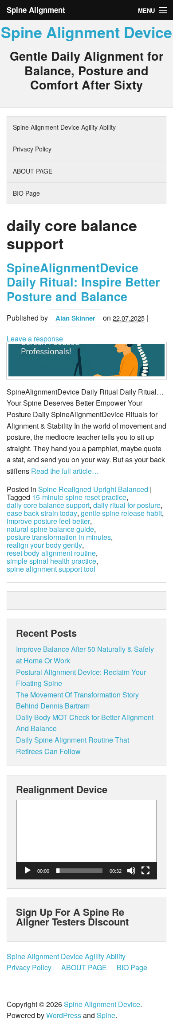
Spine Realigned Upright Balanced (93, 489)
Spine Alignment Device (86, 32)
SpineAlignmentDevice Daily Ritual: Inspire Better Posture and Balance (83, 282)
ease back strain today (42, 513)
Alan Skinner (75, 318)
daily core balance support (48, 505)
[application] (86, 839)
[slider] (79, 870)
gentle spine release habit (121, 513)
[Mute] (131, 870)
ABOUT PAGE (32, 171)
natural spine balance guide (50, 529)
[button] (86, 839)
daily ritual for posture (127, 505)
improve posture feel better (48, 521)
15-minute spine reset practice (79, 497)
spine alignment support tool (51, 569)
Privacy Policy (32, 148)
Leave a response (35, 338)
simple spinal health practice (51, 561)
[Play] (27, 870)
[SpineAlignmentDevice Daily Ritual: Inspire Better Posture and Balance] (86, 360)
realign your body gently (44, 545)
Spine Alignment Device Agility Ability (64, 127)
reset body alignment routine (51, 553)
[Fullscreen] (145, 870)
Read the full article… (64, 471)
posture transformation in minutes (59, 537)
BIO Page (26, 193)
